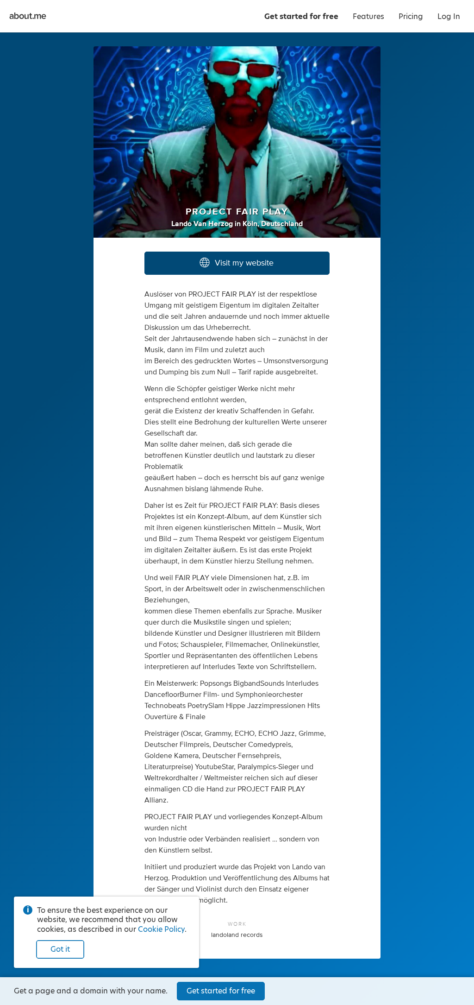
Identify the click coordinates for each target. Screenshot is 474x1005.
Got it (60, 949)
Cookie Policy (161, 929)
